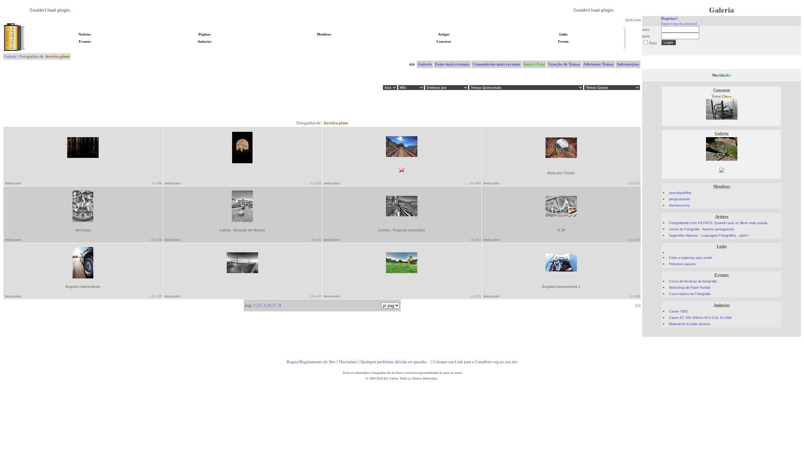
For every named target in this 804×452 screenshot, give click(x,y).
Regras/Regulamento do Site (311, 361)
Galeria (10, 56)
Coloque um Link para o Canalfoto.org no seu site (475, 361)
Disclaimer (348, 361)
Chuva (727, 96)
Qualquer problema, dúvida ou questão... (395, 361)
